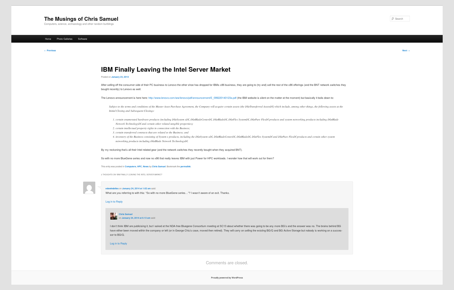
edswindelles (112, 188)
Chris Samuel (159, 166)
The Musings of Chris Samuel (81, 18)
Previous (50, 50)
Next (406, 50)
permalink (186, 166)
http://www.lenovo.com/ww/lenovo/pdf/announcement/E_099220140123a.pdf (192, 98)
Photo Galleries (65, 38)
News (146, 166)
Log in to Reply (114, 201)
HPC (139, 166)
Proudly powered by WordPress (227, 277)
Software (82, 38)
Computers (130, 166)
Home (48, 38)
